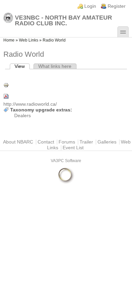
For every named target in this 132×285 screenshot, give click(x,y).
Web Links (28, 40)
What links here (54, 66)
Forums (67, 142)
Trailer (86, 142)
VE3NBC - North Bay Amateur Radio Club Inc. (63, 20)
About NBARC (18, 142)
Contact (46, 142)
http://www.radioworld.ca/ (30, 104)
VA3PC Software (66, 161)
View (22, 66)
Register (117, 6)
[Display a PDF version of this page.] (66, 96)
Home (9, 40)
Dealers (22, 115)
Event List (73, 147)
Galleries (106, 142)
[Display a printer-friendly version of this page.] (66, 85)
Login (90, 6)
